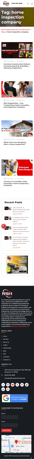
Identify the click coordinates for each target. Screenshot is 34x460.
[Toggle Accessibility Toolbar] (3, 226)
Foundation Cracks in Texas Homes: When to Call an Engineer (20, 219)
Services (6, 339)
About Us (6, 342)
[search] (28, 3)
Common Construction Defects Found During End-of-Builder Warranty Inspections (17, 66)
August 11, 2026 (17, 233)
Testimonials (7, 348)
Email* (3, 421)
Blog (4, 351)
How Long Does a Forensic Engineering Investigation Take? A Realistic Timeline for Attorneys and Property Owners (21, 241)
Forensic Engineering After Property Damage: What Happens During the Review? (21, 229)
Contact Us (6, 360)
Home (5, 336)
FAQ (4, 354)
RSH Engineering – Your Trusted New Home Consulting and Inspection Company (17, 105)
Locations (6, 357)
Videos (5, 345)
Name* (3, 413)
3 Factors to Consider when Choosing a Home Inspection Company (16, 183)
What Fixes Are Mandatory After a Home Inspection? (15, 143)
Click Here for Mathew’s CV (20, 326)
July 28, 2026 (16, 247)
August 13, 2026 (17, 224)
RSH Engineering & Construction (19, 456)
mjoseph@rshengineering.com (15, 378)
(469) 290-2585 (10, 375)
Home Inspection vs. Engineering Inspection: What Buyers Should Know (21, 210)
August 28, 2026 (17, 214)
